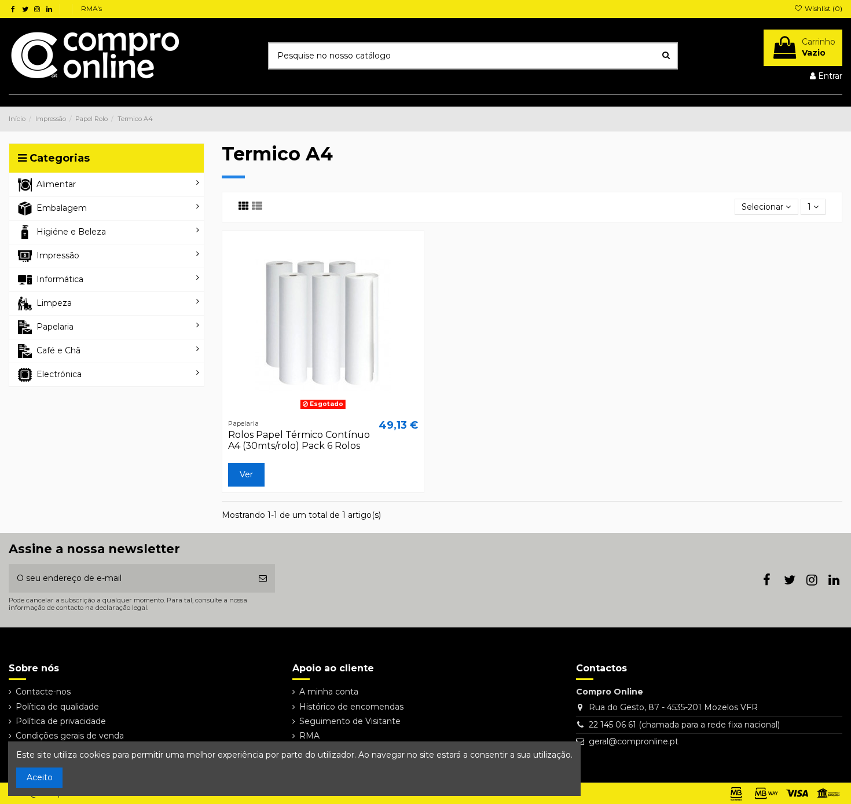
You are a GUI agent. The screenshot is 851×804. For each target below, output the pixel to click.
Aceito (40, 777)
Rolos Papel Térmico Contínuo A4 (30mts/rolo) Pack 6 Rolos (299, 440)
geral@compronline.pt (633, 741)
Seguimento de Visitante (350, 721)
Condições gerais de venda (70, 735)
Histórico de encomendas (351, 706)
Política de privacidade (61, 721)
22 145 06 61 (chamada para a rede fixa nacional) (684, 724)
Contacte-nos (43, 691)
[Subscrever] (263, 578)
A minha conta (328, 691)
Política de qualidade (57, 706)
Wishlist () (822, 8)
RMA (309, 735)
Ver (246, 474)
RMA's (91, 8)
